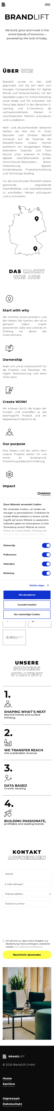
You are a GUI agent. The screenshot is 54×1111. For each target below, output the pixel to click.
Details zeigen (37, 585)
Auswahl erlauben (27, 604)
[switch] (46, 554)
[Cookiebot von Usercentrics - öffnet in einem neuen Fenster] (38, 494)
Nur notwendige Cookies (27, 614)
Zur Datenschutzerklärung (28, 946)
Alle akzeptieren (27, 595)
